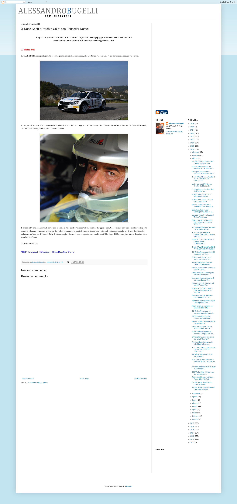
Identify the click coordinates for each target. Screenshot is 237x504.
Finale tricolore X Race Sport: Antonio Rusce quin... (203, 274)
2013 (192, 436)
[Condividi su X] (77, 262)
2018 (192, 149)
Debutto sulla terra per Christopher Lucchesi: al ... (203, 211)
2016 (192, 426)
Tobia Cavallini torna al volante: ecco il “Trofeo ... (203, 269)
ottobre (195, 158)
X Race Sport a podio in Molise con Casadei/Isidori (203, 388)
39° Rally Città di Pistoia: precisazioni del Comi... (201, 317)
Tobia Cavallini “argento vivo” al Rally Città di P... (203, 322)
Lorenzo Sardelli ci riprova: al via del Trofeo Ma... (203, 284)
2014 (192, 433)
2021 (192, 140)
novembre (196, 155)
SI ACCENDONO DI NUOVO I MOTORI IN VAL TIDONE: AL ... (203, 362)
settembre (196, 394)
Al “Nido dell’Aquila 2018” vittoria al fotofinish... (201, 195)
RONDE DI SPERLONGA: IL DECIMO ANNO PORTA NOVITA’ (202, 290)
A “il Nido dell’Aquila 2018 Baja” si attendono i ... (204, 368)
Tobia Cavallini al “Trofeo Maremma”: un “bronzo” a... (203, 206)
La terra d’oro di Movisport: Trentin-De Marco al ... (202, 185)
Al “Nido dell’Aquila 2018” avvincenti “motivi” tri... (201, 258)
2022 (192, 136)
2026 (192, 124)
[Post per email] (68, 262)
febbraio (195, 416)
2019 (192, 146)
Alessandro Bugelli (176, 123)
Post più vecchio (140, 379)
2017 (192, 423)
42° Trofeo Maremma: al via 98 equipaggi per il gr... (203, 253)
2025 (192, 127)
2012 (192, 439)
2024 (192, 130)
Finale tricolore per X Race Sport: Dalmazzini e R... (202, 328)
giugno (195, 403)
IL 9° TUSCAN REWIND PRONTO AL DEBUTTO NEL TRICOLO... (203, 235)
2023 (192, 133)
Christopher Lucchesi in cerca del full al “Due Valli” (203, 338)
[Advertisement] (84, 357)
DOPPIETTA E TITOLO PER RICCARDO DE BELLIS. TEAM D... (202, 222)
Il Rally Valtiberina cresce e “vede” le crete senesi (202, 263)
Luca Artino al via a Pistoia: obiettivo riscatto (202, 383)
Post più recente (28, 379)
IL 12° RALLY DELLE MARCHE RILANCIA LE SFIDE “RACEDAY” (203, 349)
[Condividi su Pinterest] (83, 262)
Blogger (129, 486)
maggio (195, 406)
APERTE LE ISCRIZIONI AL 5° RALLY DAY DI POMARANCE (203, 242)
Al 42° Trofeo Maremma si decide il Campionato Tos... (203, 333)
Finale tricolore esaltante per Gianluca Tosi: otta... (202, 307)
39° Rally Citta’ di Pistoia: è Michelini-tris (202, 355)
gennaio (195, 419)
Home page (84, 379)
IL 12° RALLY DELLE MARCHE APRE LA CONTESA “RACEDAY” (203, 179)
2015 (192, 430)
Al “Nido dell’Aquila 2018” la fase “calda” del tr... (202, 200)
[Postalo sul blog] (75, 262)
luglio (194, 400)
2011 (192, 443)
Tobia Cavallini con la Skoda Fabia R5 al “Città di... (202, 378)
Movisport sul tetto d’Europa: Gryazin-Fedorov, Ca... (202, 296)
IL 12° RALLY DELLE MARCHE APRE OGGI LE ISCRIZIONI (203, 248)
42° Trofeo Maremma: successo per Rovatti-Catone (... (203, 228)
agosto (195, 397)
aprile (194, 410)
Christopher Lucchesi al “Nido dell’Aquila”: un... (203, 190)
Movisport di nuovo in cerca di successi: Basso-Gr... (203, 279)
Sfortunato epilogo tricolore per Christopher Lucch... (203, 302)
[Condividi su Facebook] (80, 262)
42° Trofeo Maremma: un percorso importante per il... (203, 312)
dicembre (196, 152)
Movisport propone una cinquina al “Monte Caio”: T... (203, 173)
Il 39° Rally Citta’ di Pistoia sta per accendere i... (203, 373)
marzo (194, 413)
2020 (192, 143)
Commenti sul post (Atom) (38, 383)
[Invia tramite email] (72, 262)
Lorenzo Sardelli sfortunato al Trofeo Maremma (203, 216)
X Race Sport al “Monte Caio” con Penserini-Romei (203, 162)
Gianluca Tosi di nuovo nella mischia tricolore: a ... (202, 343)
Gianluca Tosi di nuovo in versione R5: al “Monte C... (203, 167)
